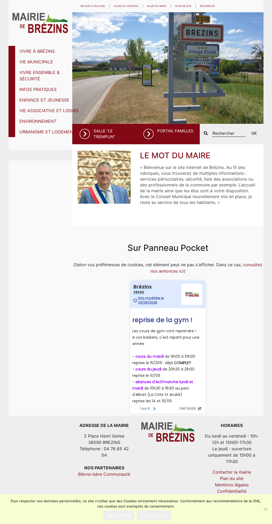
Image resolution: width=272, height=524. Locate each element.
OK (254, 133)
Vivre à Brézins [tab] (37, 51)
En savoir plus (154, 515)
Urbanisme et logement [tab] (47, 131)
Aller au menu (157, 6)
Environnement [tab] (37, 121)
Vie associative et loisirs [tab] (49, 110)
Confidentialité (231, 491)
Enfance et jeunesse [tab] (44, 100)
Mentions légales (232, 484)
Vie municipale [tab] (36, 61)
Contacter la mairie (231, 472)
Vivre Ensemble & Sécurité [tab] (39, 75)
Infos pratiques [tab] (38, 89)
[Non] (265, 509)
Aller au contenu (126, 6)
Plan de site (183, 6)
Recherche (207, 6)
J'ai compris (119, 515)
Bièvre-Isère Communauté (104, 474)
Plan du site (231, 478)
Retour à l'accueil (92, 6)
